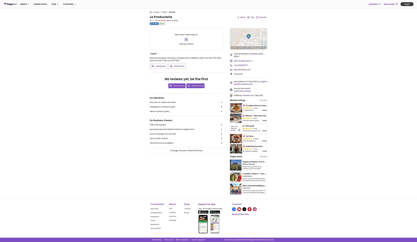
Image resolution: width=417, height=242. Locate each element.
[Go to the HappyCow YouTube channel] (239, 209)
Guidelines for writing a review (162, 107)
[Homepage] (10, 4)
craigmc (263, 81)
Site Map (172, 220)
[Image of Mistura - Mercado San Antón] (236, 118)
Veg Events (155, 216)
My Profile (154, 209)
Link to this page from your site (163, 134)
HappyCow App (207, 204)
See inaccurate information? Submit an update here (172, 129)
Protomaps (240, 48)
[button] (249, 36)
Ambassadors (156, 213)
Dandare (246, 95)
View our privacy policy (159, 111)
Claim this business (158, 124)
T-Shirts (187, 209)
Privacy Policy (156, 240)
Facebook (238, 74)
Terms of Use (168, 240)
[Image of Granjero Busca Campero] (236, 108)
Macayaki (249, 126)
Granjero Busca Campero (257, 105)
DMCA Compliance (182, 240)
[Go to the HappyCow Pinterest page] (250, 209)
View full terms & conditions (161, 143)
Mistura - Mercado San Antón (258, 115)
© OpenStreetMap (251, 48)
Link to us (172, 216)
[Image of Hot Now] (236, 138)
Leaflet (234, 48)
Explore (23, 4)
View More (263, 100)
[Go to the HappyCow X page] (244, 209)
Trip (252, 17)
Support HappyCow (198, 240)
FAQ (170, 208)
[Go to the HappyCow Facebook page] (234, 209)
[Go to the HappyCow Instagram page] (255, 209)
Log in (407, 4)
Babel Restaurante (254, 146)
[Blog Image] (236, 165)
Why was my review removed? (163, 102)
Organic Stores (40, 4)
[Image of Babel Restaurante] (236, 148)
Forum (153, 220)
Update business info (243, 84)
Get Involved (156, 228)
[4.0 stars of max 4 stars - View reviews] (247, 139)
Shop (54, 4)
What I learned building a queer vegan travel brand (265, 185)
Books (186, 213)
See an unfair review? (159, 138)
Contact (172, 212)
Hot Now (249, 136)
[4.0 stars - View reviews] (247, 118)
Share (242, 17)
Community (68, 4)
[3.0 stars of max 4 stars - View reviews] (247, 108)
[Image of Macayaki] (236, 128)
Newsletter (155, 224)
